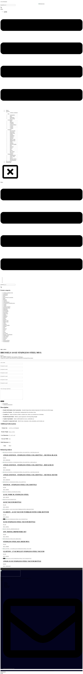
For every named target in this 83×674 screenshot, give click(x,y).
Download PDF (19, 358)
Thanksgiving (6, 335)
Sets (4, 331)
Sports (4, 332)
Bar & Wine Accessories (11, 119)
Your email (3, 362)
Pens (4, 327)
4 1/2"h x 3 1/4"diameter (14, 427)
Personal (5, 328)
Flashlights (5, 316)
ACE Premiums (4, 1)
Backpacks (5, 295)
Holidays (5, 317)
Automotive (5, 293)
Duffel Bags (5, 310)
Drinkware (5, 309)
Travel (4, 339)
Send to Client (9, 358)
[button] (41, 9)
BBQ (4, 298)
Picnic (4, 329)
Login (5, 11)
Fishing (4, 314)
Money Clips (5, 320)
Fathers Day (5, 313)
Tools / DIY (5, 336)
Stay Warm (5, 333)
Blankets (5, 299)
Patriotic (4, 326)
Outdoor (5, 324)
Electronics (5, 312)
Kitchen (4, 319)
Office (4, 322)
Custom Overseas (10, 129)
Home (4, 318)
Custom (4, 305)
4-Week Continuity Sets (13, 113)
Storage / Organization (11, 153)
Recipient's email (4, 366)
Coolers (4, 304)
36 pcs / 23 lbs (12, 431)
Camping (5, 300)
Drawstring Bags (6, 307)
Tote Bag (5, 338)
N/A (10, 438)
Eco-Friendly (5, 311)
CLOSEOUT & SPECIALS (9, 303)
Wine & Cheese (6, 340)
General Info (8, 162)
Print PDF (14, 358)
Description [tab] (5, 403)
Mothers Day (5, 321)
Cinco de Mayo (6, 302)
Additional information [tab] (7, 404)
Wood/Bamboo (6, 341)
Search (2, 5)
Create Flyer (3, 358)
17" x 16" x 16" (12, 435)
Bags (4, 296)
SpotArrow (52, 670)
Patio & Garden (6, 325)
